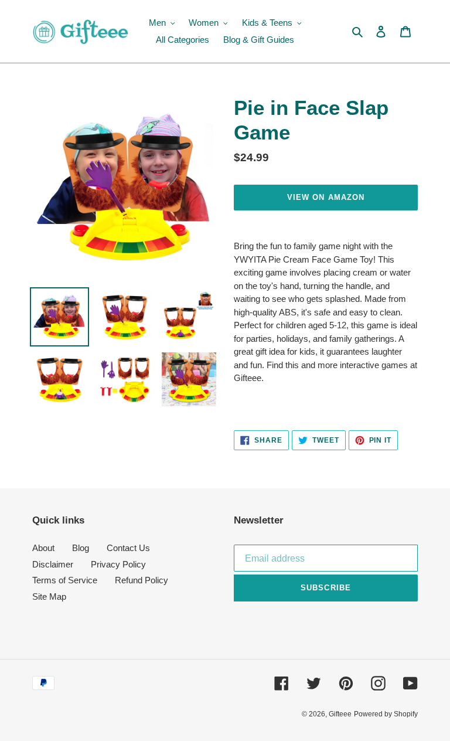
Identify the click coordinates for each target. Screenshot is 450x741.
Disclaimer (52, 564)
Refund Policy (141, 580)
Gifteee (340, 714)
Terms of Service (64, 580)
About (43, 548)
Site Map (49, 596)
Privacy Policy (118, 564)
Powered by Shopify (386, 714)
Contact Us (128, 548)
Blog (80, 548)
